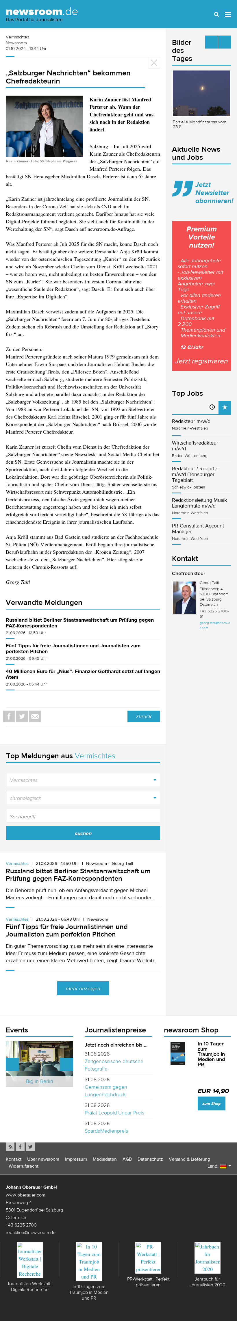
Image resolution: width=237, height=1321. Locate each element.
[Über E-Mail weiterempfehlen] (35, 716)
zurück (143, 716)
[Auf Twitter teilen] (22, 716)
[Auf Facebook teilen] (9, 716)
